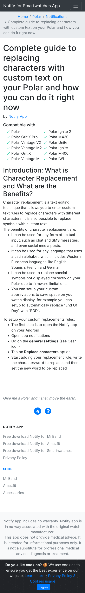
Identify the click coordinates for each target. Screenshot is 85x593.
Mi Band (10, 478)
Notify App (17, 116)
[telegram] (37, 411)
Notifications (56, 16)
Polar (36, 16)
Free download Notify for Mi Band (32, 436)
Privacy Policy (15, 458)
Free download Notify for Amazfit (31, 443)
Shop (7, 469)
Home (23, 16)
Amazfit (9, 485)
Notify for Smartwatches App (31, 5)
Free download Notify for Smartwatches (37, 450)
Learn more (34, 575)
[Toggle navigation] (76, 6)
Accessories (13, 493)
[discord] (48, 411)
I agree (43, 587)
